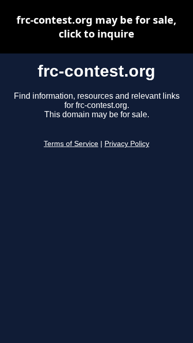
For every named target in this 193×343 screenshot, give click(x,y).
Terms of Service (71, 144)
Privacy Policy (126, 144)
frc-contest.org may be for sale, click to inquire (96, 27)
